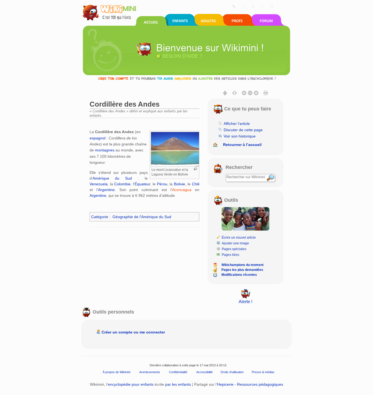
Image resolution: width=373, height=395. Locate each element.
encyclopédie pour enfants (130, 384)
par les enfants (178, 384)
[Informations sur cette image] (195, 169)
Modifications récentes (239, 275)
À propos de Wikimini (116, 372)
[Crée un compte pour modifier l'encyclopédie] (186, 78)
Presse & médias (263, 372)
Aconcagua (181, 190)
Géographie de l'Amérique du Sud (142, 217)
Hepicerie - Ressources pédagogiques (250, 384)
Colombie (122, 184)
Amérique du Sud (112, 178)
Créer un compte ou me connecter (133, 332)
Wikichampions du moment (242, 265)
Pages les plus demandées (242, 270)
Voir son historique (240, 136)
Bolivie (179, 184)
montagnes (104, 150)
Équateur (142, 184)
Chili (195, 184)
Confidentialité (178, 372)
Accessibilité (204, 372)
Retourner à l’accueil (242, 144)
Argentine (106, 190)
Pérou (162, 184)
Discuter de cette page (243, 130)
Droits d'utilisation (232, 372)
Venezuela (99, 184)
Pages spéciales (234, 249)
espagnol (97, 138)
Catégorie (99, 217)
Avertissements (149, 372)
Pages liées (230, 255)
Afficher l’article (237, 123)
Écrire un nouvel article (239, 237)
